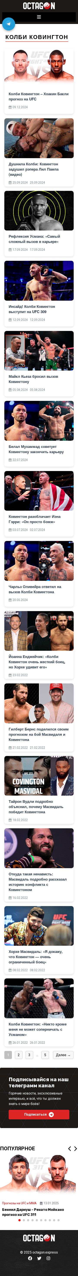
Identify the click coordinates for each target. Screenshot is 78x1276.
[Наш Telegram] (8, 24)
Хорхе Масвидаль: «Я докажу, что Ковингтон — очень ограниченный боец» (36, 956)
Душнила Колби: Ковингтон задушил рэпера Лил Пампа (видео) (33, 169)
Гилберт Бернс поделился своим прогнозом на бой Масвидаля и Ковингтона (39, 734)
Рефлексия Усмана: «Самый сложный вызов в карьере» (34, 239)
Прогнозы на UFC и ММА (19, 1203)
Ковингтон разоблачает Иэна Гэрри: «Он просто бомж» (34, 519)
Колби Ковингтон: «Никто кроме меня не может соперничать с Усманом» (38, 1029)
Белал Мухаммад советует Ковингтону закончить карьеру (36, 449)
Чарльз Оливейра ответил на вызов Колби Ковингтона (35, 589)
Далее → (63, 1055)
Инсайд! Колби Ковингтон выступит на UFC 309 (32, 309)
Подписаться (35, 1114)
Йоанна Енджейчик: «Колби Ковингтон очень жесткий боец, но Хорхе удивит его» (37, 661)
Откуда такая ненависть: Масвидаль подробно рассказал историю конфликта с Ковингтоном (38, 881)
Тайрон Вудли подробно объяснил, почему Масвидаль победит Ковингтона (36, 806)
